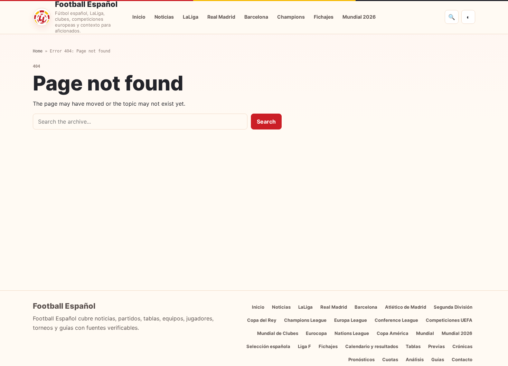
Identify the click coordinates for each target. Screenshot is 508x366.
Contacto (462, 359)
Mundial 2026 (359, 17)
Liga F (304, 346)
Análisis (415, 359)
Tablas (413, 346)
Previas (436, 346)
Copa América (392, 333)
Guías (437, 359)
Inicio (138, 17)
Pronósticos (361, 359)
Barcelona (256, 17)
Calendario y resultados (371, 346)
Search (266, 121)
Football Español (86, 4)
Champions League (305, 320)
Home (38, 51)
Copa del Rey (261, 320)
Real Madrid (221, 17)
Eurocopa (316, 333)
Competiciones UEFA (449, 320)
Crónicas (462, 346)
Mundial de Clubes (277, 333)
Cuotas (390, 359)
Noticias (164, 17)
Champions (291, 17)
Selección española (268, 346)
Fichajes (323, 17)
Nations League (352, 333)
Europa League (350, 320)
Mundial (425, 333)
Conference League (396, 320)
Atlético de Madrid (405, 307)
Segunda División (453, 307)
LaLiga (190, 17)
